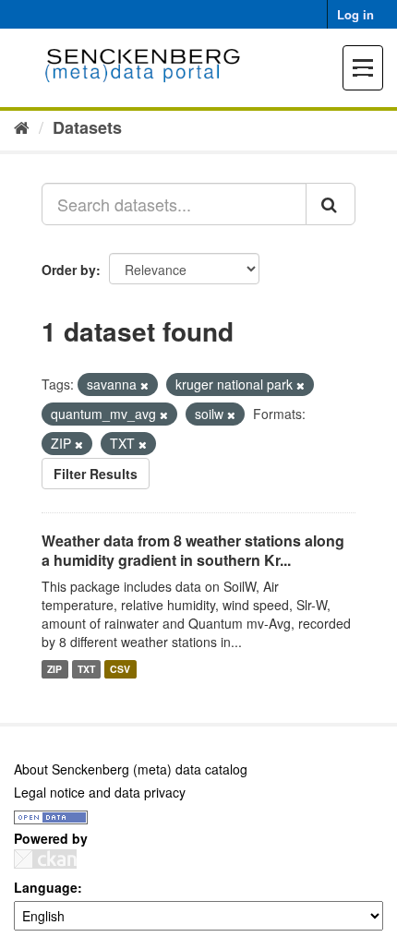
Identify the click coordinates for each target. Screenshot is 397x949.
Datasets (87, 127)
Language (46, 887)
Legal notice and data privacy (100, 792)
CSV (120, 669)
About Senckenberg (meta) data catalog (130, 769)
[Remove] (144, 385)
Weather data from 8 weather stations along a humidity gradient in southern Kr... (193, 550)
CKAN (45, 859)
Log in (355, 14)
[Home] (22, 126)
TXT (86, 669)
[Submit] (330, 204)
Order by (69, 269)
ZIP (54, 669)
